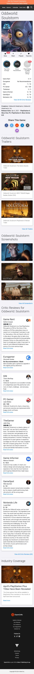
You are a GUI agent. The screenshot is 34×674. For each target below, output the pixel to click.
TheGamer (8, 420)
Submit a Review (17, 620)
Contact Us (17, 629)
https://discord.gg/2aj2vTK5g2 (17, 3)
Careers (17, 653)
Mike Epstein (7, 484)
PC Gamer (8, 399)
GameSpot (8, 481)
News (3, 7)
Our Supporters (17, 626)
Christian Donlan (8, 359)
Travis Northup (8, 378)
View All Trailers (27, 229)
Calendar (15, 7)
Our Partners (17, 622)
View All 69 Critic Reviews (22, 100)
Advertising (17, 651)
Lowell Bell (6, 505)
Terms (17, 655)
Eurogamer (9, 356)
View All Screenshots (26, 303)
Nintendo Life (10, 502)
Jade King (6, 423)
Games (9, 7)
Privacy (17, 657)
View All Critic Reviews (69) (23, 554)
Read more (6, 600)
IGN (5, 376)
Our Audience (17, 624)
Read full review (8, 348)
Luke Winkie (7, 402)
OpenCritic (7, 662)
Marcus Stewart (8, 460)
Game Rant (9, 319)
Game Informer (11, 458)
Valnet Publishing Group (23, 662)
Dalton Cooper (8, 322)
